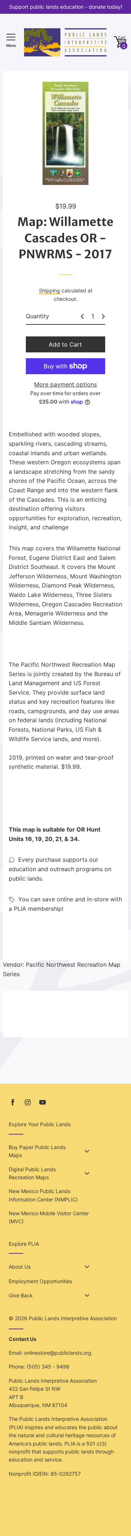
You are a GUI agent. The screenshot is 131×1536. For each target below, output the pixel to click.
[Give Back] (87, 1295)
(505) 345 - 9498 (48, 1366)
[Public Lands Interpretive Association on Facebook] (13, 1102)
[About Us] (87, 1267)
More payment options (65, 384)
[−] (82, 316)
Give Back (21, 1295)
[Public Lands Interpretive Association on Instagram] (28, 1102)
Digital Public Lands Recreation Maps (32, 1173)
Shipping (49, 290)
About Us (20, 1267)
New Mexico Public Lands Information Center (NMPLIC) (43, 1195)
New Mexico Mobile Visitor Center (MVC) (49, 1217)
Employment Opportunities (40, 1281)
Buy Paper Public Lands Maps (37, 1151)
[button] (120, 42)
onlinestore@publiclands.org (57, 1353)
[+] (103, 316)
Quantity (37, 316)
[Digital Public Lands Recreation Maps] (87, 1173)
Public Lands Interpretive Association (73, 1318)
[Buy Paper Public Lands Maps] (87, 1151)
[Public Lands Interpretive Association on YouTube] (43, 1102)
